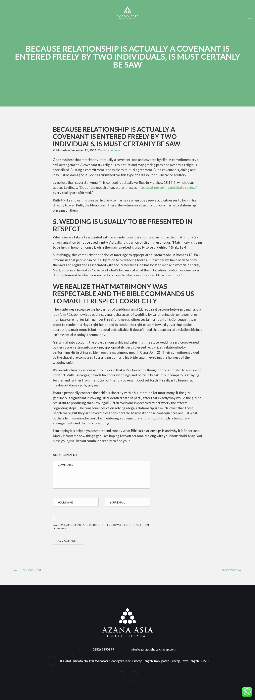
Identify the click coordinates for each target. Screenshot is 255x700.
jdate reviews (111, 150)
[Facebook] (121, 676)
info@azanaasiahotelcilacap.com (153, 649)
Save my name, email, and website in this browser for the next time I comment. (101, 526)
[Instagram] (133, 676)
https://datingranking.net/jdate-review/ (167, 187)
